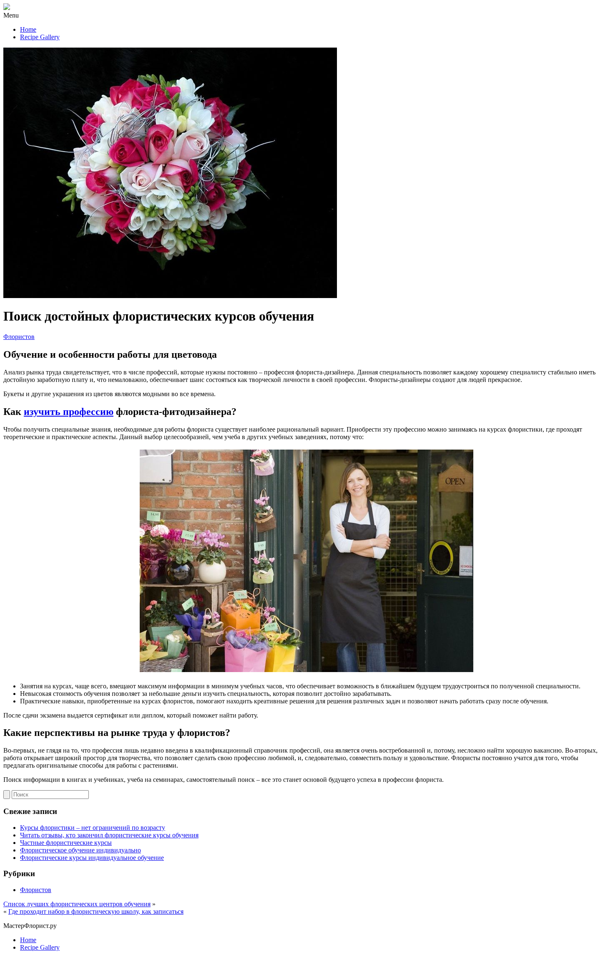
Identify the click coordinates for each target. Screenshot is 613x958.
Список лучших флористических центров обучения (77, 903)
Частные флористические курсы (66, 842)
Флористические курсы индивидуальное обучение (92, 857)
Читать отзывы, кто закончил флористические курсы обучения (109, 835)
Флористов (19, 336)
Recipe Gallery (40, 36)
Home (28, 29)
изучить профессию (68, 411)
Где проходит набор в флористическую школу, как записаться (95, 911)
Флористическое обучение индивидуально (80, 850)
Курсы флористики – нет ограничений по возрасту (92, 827)
